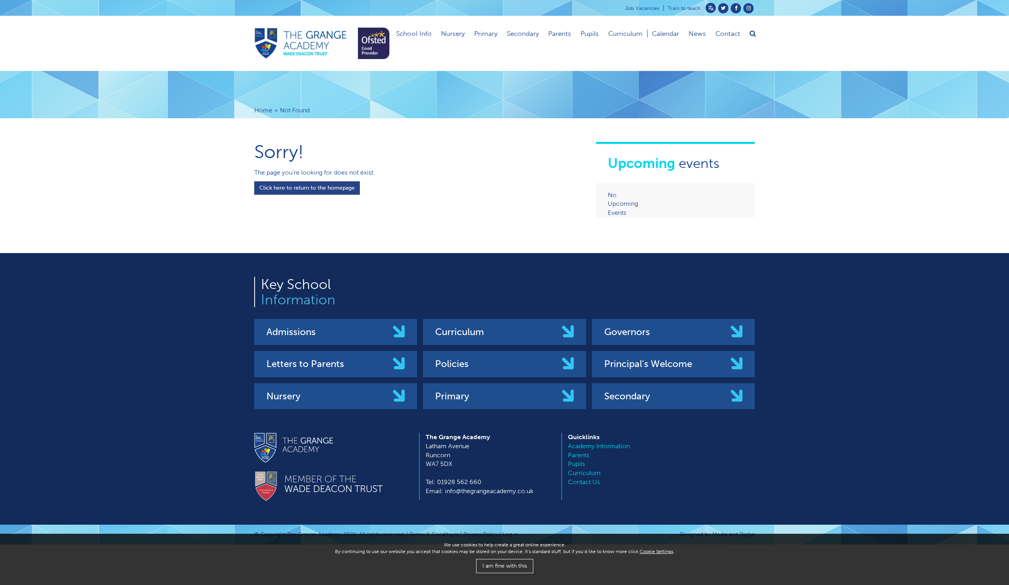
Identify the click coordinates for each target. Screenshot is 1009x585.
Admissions (291, 331)
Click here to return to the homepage (307, 187)
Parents (559, 33)
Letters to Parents (305, 363)
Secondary (523, 33)
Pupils (590, 33)
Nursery (453, 33)
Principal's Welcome (648, 363)
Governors (627, 331)
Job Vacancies (642, 8)
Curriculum (625, 33)
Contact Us (584, 482)
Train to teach (684, 8)
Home (263, 110)
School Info (414, 33)
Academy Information (599, 446)
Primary (485, 33)
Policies (452, 363)
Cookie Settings (656, 551)
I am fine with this (504, 566)
